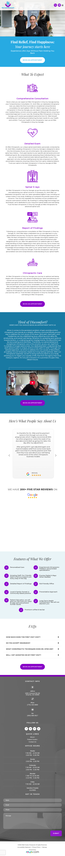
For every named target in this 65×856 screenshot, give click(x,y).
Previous (9, 455)
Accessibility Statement (24, 847)
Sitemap (44, 847)
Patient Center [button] (32, 739)
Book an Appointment (32, 60)
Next (56, 455)
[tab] (32, 637)
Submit (56, 833)
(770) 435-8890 (32, 705)
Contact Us (32, 742)
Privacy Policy (36, 847)
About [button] (32, 737)
